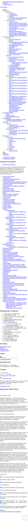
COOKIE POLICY (7, 4)
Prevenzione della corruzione (10, 275)
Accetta (2, 386)
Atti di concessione (7, 184)
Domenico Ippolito (10, 210)
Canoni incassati (7, 196)
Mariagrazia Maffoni (11, 236)
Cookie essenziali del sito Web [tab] (7, 414)
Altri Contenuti (6, 177)
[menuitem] (15, 2)
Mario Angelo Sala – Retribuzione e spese (16, 304)
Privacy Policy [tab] (3, 503)
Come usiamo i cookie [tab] (5, 395)
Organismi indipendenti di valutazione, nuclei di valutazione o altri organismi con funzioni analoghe (15, 266)
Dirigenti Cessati (7, 244)
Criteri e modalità (7, 206)
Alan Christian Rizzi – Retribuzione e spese (16, 302)
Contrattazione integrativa (9, 202)
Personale (5, 274)
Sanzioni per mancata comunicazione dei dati (13, 283)
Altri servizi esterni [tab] (4, 461)
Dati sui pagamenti (7, 207)
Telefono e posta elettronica (9, 293)
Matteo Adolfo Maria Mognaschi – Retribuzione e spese (14, 306)
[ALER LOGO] (3, 7)
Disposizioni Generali (8, 248)
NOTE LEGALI (4, 349)
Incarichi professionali (8, 257)
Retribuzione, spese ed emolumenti (14, 308)
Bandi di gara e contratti (8, 190)
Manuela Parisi (9, 224)
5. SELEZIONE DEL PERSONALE (12, 319)
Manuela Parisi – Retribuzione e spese (18, 228)
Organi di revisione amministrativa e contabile (14, 264)
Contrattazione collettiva (8, 200)
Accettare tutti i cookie (5, 511)
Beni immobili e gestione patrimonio (11, 191)
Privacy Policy (7, 386)
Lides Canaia (9, 218)
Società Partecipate (7, 287)
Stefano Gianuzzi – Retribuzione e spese (18, 247)
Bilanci (4, 192)
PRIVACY (5, 3)
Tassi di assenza (6, 291)
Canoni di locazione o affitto (9, 195)
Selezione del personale (8, 286)
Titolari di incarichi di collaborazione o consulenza (15, 298)
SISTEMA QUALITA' (5, 346)
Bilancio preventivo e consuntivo (11, 194)
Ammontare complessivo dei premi (11, 179)
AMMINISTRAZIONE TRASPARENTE (13, 1)
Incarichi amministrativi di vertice (11, 255)
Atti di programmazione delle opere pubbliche (14, 186)
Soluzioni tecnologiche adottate (10, 289)
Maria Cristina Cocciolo (11, 229)
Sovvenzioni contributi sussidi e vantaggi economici (15, 290)
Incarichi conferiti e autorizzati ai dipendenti (13, 256)
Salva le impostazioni (16, 511)
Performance (6, 272)
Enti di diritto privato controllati (10, 252)
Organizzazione (6, 268)
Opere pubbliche (7, 263)
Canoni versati (6, 198)
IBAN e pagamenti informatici (10, 253)
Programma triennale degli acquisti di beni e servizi (15, 276)
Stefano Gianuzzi (10, 243)
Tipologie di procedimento (9, 164)
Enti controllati (6, 251)
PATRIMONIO (6, 271)
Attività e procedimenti (8, 188)
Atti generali (6, 187)
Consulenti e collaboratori (9, 199)
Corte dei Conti (6, 205)
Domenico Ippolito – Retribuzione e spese (16, 217)
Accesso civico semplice (8, 176)
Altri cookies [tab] (3, 494)
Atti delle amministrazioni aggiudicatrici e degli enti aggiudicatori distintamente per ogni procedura (15, 182)
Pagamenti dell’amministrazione (10, 270)
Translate (9, 374)
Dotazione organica (7, 249)
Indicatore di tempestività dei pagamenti (12, 259)
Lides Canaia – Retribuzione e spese (17, 222)
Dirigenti (5, 209)
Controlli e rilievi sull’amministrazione (12, 203)
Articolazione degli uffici (9, 180)
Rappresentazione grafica (9, 282)
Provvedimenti (6, 280)
